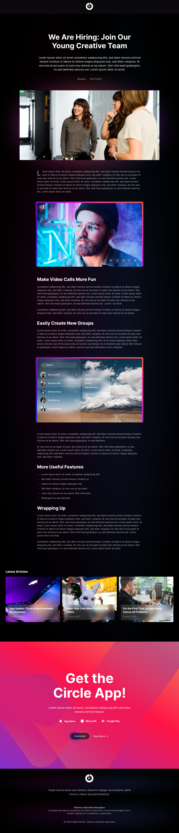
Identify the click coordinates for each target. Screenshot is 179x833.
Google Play (113, 721)
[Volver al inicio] (89, 6)
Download (80, 736)
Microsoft (91, 721)
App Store (69, 721)
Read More (99, 736)
